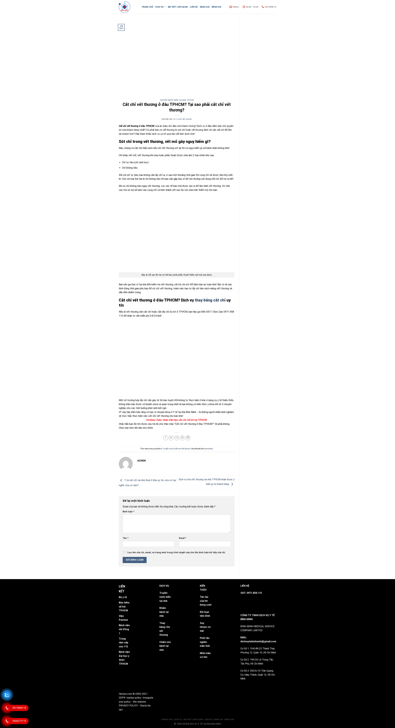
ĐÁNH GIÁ (205, 7)
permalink (208, 448)
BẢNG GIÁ (216, 7)
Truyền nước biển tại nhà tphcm (177, 100)
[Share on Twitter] (171, 437)
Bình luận (128, 511)
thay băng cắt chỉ (210, 300)
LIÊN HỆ (194, 7)
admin (189, 119)
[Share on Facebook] (165, 437)
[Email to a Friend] (176, 437)
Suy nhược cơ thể (205, 626)
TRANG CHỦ (147, 7)
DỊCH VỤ (159, 7)
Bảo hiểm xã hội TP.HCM (124, 606)
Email (182, 538)
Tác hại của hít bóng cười (205, 600)
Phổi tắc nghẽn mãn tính (205, 642)
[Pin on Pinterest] (182, 437)
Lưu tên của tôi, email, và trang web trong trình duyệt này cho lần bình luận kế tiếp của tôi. (176, 552)
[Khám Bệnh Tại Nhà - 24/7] (128, 7)
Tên (126, 538)
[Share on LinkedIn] (188, 437)
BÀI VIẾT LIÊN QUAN (178, 7)
